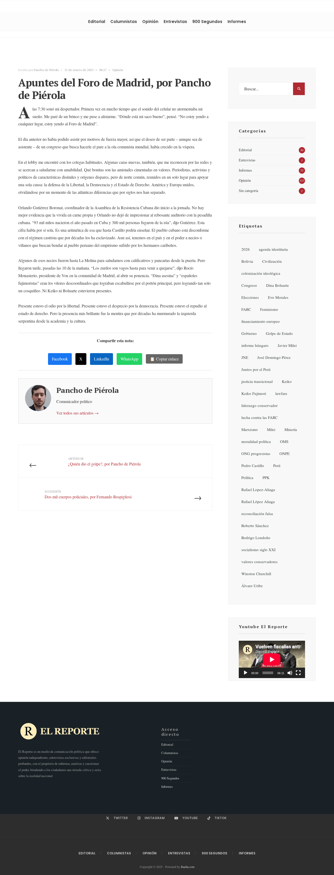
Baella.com (187, 867)
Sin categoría (248, 190)
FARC (246, 309)
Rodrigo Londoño (255, 537)
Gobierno (249, 333)
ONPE (284, 453)
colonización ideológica (260, 273)
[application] (272, 659)
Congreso (249, 285)
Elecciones (250, 297)
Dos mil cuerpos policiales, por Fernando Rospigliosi (88, 494)
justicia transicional (257, 381)
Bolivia (247, 261)
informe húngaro (255, 345)
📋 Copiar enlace (164, 358)
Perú (277, 465)
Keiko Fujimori (253, 393)
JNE (244, 357)
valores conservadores (259, 561)
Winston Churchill (256, 573)
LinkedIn (101, 358)
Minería (290, 429)
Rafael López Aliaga (258, 501)
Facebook (60, 358)
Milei (271, 429)
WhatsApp (129, 358)
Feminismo (269, 309)
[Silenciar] (290, 672)
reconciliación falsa (257, 513)
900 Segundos (207, 21)
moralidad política (256, 441)
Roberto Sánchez (255, 525)
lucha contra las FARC (259, 417)
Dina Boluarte (277, 285)
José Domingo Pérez (274, 357)
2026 (245, 249)
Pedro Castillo (252, 465)
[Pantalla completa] (298, 672)
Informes (237, 21)
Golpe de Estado (279, 333)
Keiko (287, 381)
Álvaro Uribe (252, 585)
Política (247, 477)
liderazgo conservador (259, 405)
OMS (284, 441)
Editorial (96, 21)
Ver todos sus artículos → (77, 413)
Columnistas (123, 21)
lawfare (281, 393)
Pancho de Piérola (46, 70)
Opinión (150, 21)
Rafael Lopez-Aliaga (258, 489)
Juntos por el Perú (256, 369)
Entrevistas (175, 21)
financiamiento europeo (260, 321)
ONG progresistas (255, 453)
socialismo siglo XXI (258, 549)
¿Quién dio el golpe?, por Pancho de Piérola (104, 461)
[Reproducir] (245, 672)
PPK (266, 477)
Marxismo (249, 429)
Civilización (272, 261)
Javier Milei (287, 345)
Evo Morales (278, 297)
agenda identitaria (273, 249)
